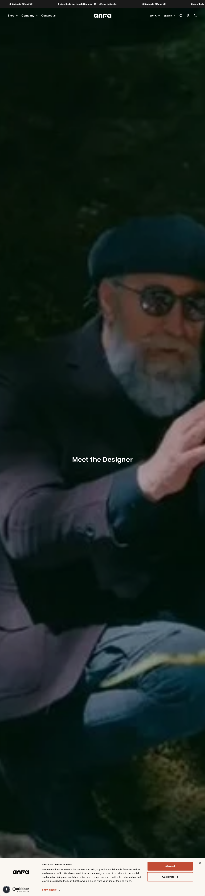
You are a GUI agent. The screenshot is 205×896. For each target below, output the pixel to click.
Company (27, 15)
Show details (49, 889)
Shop (11, 15)
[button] (6, 889)
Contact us (48, 15)
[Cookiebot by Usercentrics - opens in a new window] (21, 889)
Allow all (170, 866)
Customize (168, 876)
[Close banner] (200, 863)
